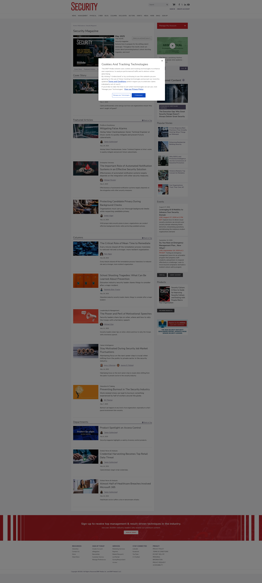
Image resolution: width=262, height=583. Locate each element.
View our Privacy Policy (133, 89)
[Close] (162, 60)
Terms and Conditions (117, 81)
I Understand (138, 95)
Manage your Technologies (121, 95)
